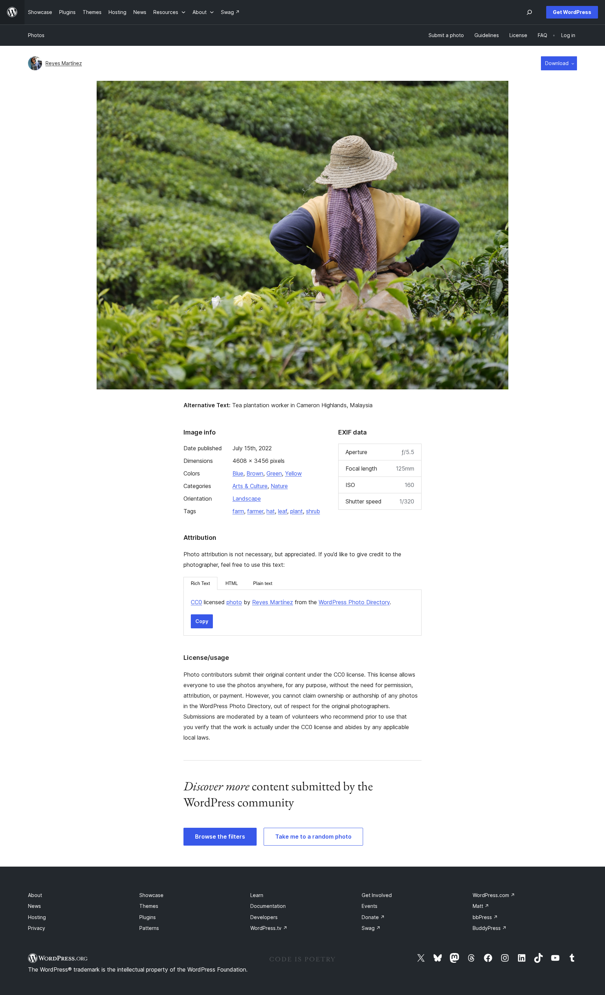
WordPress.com (494, 895)
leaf (282, 511)
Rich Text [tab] (200, 583)
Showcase (151, 895)
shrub (313, 511)
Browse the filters (220, 836)
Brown (254, 473)
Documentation (268, 906)
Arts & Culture (249, 485)
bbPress (485, 917)
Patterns (149, 928)
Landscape (246, 498)
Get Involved (377, 895)
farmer (255, 511)
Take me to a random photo (313, 836)
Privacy (36, 928)
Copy (201, 621)
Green (274, 473)
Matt (481, 906)
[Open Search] (529, 12)
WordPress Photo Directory (354, 602)
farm (238, 511)
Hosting (37, 917)
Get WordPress (572, 12)
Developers (264, 917)
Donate (373, 917)
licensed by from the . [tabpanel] (291, 602)
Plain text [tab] (262, 583)
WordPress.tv (268, 928)
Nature (279, 485)
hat (270, 511)
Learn (256, 895)
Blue (237, 473)
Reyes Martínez (64, 63)
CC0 (196, 602)
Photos (36, 35)
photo (234, 602)
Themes (148, 906)
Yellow (293, 473)
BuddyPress (490, 928)
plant (296, 511)
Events (369, 906)
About (35, 895)
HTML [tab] (231, 583)
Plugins (147, 917)
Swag (371, 928)
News (34, 906)
